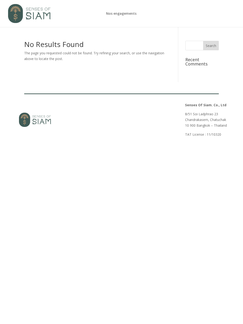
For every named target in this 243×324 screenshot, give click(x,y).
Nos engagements (121, 14)
